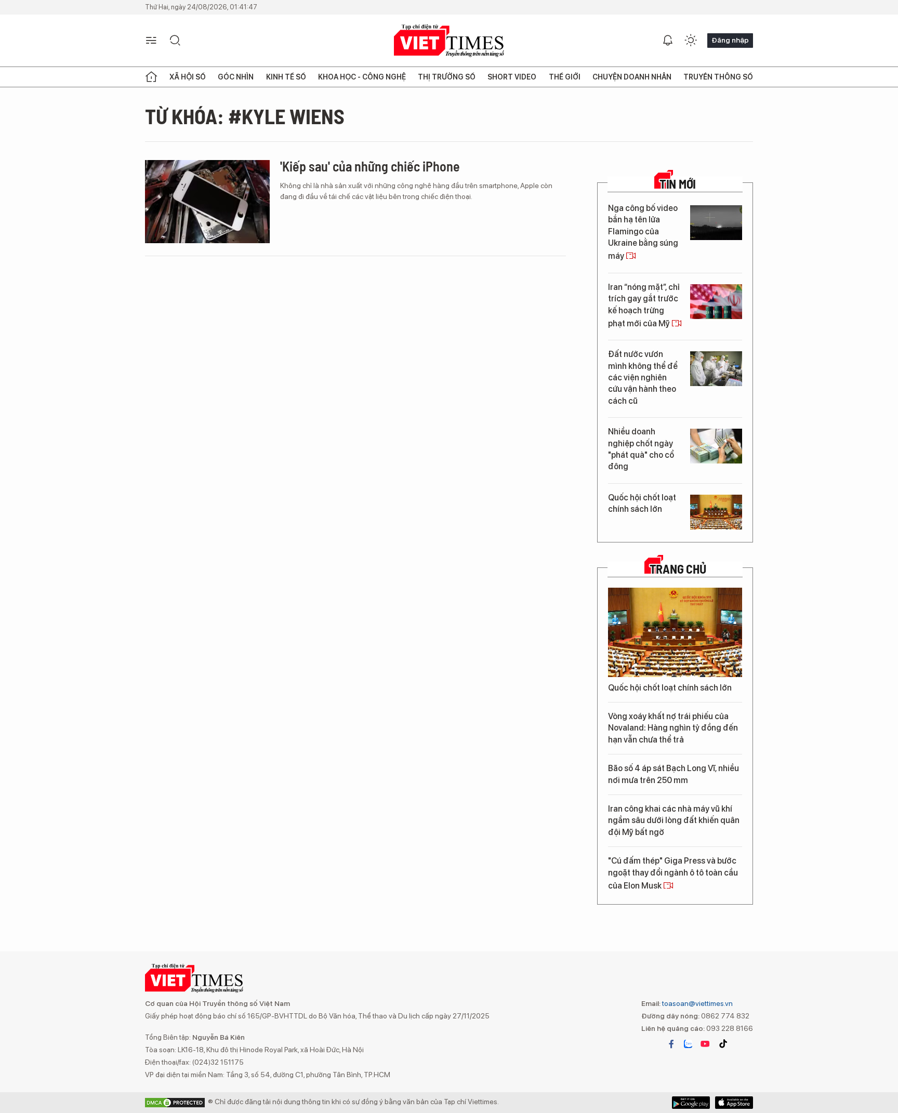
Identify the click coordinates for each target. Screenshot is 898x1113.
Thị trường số (447, 77)
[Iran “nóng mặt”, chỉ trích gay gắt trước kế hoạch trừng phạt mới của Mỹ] (716, 301)
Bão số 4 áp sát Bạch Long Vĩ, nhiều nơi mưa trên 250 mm (673, 774)
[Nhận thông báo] (668, 40)
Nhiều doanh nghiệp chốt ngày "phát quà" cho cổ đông (641, 449)
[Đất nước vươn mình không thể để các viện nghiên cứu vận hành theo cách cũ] (716, 368)
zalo (688, 1044)
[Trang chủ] (151, 77)
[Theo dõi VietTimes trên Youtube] (705, 1044)
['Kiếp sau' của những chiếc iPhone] (207, 201)
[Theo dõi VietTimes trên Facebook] (671, 1044)
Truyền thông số (718, 77)
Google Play (734, 1102)
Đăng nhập (730, 40)
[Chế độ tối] (690, 40)
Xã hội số (187, 77)
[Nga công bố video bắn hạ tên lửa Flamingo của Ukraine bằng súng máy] (716, 222)
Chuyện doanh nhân (631, 77)
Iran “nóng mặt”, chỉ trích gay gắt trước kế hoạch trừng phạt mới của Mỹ (644, 305)
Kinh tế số (286, 77)
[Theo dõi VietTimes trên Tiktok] (723, 1044)
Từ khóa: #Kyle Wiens (245, 115)
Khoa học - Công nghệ (362, 77)
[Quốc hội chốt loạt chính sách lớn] (716, 512)
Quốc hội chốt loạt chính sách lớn (642, 503)
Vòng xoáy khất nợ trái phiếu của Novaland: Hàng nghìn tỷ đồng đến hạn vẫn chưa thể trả (673, 728)
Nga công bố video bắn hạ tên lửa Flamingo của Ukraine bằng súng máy (643, 232)
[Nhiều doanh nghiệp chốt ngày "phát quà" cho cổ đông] (716, 446)
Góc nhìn (236, 77)
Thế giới (564, 77)
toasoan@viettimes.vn (697, 1003)
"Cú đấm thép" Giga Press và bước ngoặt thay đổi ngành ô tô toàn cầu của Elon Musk (673, 873)
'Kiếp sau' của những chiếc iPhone (370, 166)
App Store (691, 1102)
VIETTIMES (449, 40)
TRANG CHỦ (678, 569)
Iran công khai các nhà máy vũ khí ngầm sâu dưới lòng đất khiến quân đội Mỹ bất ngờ (673, 820)
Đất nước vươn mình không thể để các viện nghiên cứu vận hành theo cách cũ (643, 377)
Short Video (511, 77)
